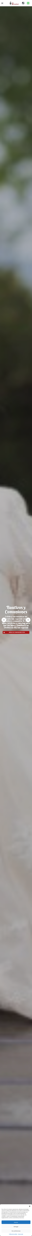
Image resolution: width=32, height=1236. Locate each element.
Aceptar (16, 1222)
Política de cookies (13, 1234)
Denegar (16, 1226)
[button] (29, 1206)
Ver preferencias (16, 1231)
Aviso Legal (20, 1234)
